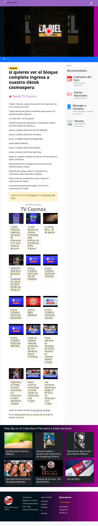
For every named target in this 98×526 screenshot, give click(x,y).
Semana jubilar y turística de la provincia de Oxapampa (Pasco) (48, 454)
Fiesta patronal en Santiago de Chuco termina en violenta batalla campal (49, 349)
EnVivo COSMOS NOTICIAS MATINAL (15, 341)
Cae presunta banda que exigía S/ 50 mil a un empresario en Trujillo (50, 392)
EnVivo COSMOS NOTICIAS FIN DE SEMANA (33, 274)
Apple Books (63, 507)
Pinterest (44, 507)
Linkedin (44, 504)
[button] (91, 3)
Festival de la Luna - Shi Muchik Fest (48, 480)
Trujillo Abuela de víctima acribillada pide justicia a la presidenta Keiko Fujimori (33, 237)
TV (8, 59)
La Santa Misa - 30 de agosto (50, 229)
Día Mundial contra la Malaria (17, 452)
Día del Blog (73, 478)
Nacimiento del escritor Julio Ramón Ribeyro (79, 452)
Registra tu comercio (30, 500)
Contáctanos (27, 497)
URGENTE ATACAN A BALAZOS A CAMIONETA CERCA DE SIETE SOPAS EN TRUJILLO (15, 279)
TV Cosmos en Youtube (40, 410)
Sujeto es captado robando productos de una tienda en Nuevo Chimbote (33, 347)
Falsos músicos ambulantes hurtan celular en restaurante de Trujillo (33, 391)
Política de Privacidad (30, 510)
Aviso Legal (27, 506)
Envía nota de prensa (30, 503)
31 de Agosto (31, 195)
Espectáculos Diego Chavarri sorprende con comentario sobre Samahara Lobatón (15, 392)
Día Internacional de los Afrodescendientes (18, 480)
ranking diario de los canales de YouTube (32, 414)
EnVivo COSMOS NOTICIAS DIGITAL (50, 313)
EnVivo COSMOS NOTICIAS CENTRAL (50, 272)
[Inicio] (4, 59)
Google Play (63, 510)
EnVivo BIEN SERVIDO (32, 312)
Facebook (44, 501)
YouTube (44, 513)
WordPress (63, 513)
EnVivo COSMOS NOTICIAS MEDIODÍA (16, 313)
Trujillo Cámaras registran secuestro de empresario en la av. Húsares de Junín (15, 237)
